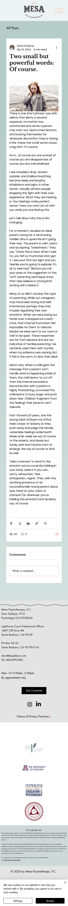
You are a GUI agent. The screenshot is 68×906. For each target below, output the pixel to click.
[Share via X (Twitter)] (19, 523)
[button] (34, 690)
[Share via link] (36, 523)
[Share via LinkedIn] (28, 523)
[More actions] (56, 48)
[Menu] (59, 10)
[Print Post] (45, 523)
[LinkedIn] (38, 704)
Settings (17, 901)
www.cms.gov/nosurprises (12, 860)
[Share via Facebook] (11, 523)
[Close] (63, 884)
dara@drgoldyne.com (13, 655)
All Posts (12, 28)
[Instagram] (30, 704)
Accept (50, 901)
